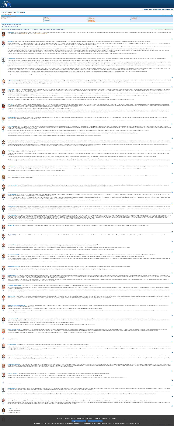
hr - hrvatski (155, 9)
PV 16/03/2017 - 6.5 (91, 20)
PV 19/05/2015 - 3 (47, 18)
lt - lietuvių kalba (159, 9)
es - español (144, 9)
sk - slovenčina (168, 9)
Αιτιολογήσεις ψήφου (91, 19)
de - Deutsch (147, 9)
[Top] (172, 39)
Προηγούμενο (10, 12)
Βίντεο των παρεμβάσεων (158, 29)
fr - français (153, 9)
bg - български (142, 9)
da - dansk (146, 9)
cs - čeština (145, 9)
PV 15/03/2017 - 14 (47, 19)
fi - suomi (171, 9)
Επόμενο (14, 12)
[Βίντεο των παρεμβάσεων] (3, 37)
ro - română (167, 9)
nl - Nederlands (163, 9)
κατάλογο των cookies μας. (134, 423)
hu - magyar (160, 9)
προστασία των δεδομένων (106, 423)
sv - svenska (172, 9)
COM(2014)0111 (24, 33)
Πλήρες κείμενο (22, 12)
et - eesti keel (149, 9)
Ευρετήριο (3, 12)
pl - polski (164, 9)
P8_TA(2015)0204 (134, 18)
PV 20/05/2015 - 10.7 (91, 18)
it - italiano (156, 9)
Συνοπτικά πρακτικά (169, 29)
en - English (151, 9)
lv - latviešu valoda (158, 9)
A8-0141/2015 (3, 18)
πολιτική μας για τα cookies (120, 423)
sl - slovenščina (169, 9)
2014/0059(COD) (8, 14)
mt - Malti (162, 9)
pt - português (166, 9)
